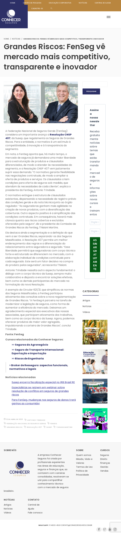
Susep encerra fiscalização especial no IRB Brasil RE (43, 382)
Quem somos (83, 455)
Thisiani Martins (64, 427)
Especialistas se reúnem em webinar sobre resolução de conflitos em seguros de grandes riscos (40, 391)
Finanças (105, 463)
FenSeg (53, 423)
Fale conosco (35, 512)
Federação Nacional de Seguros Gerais (26, 423)
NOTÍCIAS (83, 3)
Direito (103, 459)
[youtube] (110, 529)
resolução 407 (34, 427)
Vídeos (86, 312)
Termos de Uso (84, 466)
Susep (49, 427)
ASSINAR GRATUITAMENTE (95, 254)
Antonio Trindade (36, 420)
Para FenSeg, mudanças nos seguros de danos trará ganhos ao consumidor (44, 401)
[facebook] (99, 529)
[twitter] (104, 529)
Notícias (16, 39)
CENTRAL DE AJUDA (103, 3)
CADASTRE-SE (37, 8)
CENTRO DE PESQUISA (32, 3)
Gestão (104, 466)
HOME (12, 3)
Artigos (86, 300)
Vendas (104, 470)
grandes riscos (14, 427)
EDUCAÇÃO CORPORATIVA (60, 3)
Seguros (104, 455)
